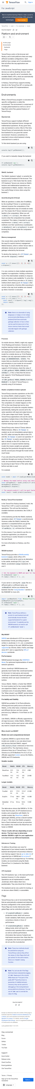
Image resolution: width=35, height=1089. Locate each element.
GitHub (4, 1041)
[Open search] (25, 2)
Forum (4, 1038)
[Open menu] (3, 2)
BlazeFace (19, 815)
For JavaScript (8, 8)
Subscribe (28, 1080)
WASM (4, 638)
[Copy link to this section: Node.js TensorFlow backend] (24, 500)
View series (21, 20)
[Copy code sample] (31, 147)
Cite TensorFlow (6, 1068)
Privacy (9, 1075)
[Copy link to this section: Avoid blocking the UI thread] (22, 198)
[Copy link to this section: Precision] (10, 339)
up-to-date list (26, 854)
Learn (12, 26)
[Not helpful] (16, 29)
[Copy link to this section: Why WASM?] (11, 634)
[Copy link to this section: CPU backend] (13, 871)
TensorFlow (5, 26)
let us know (25, 856)
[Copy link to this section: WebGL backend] (15, 172)
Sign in (30, 2)
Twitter (4, 1044)
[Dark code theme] (28, 147)
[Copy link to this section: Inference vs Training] (17, 843)
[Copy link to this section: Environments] (18, 95)
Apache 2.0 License (7, 1018)
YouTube (4, 1047)
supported (5, 648)
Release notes (6, 1059)
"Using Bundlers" (19, 590)
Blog (3, 1035)
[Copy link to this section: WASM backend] (15, 551)
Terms (4, 1075)
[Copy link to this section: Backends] (12, 117)
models (17, 755)
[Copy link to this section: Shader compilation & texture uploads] (28, 390)
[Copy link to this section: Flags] (8, 896)
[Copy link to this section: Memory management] (18, 237)
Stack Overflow (6, 1062)
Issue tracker (5, 1056)
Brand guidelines (7, 1065)
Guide (28, 26)
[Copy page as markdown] (10, 37)
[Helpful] (13, 29)
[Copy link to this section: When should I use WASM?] (20, 731)
